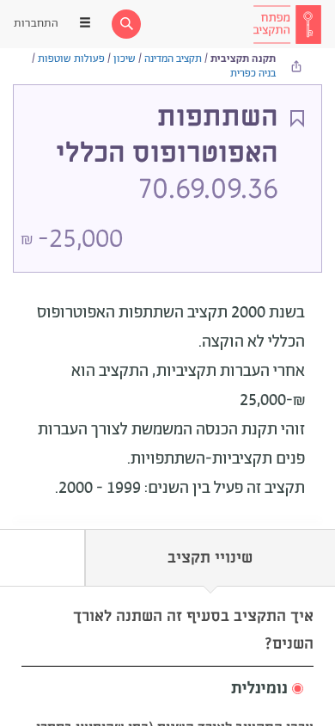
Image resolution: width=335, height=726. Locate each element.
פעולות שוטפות (71, 59)
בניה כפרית (253, 73)
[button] (167, 689)
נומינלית (259, 689)
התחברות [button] (36, 23)
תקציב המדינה (173, 59)
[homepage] (287, 24)
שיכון (124, 59)
